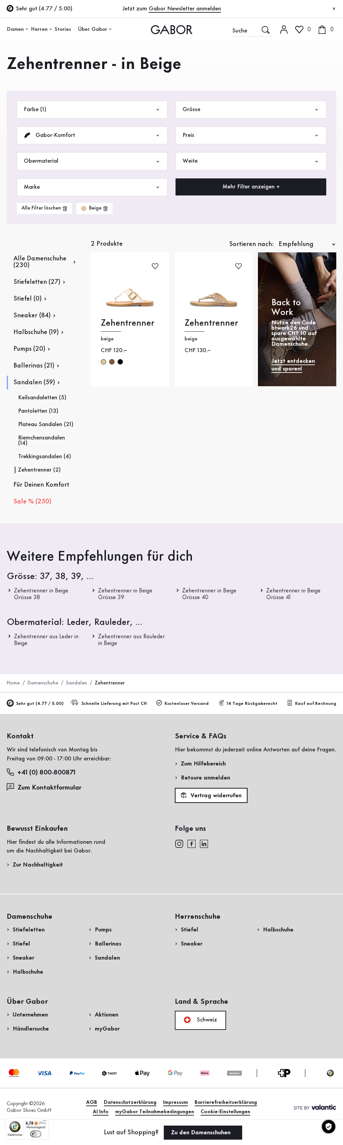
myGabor (107, 1029)
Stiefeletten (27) (36, 282)
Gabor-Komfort (54, 135)
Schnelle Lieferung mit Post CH (114, 704)
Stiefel (21, 944)
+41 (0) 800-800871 (46, 773)
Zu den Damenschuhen (201, 1132)
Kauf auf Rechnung (315, 704)
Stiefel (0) (27, 299)
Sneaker (23, 958)
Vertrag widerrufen (215, 795)
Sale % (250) (32, 502)
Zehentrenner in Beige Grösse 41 (293, 594)
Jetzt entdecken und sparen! (293, 365)
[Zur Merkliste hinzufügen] (155, 265)
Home (13, 683)
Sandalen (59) (34, 383)
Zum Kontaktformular (50, 788)
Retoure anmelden (205, 778)
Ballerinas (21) (33, 366)
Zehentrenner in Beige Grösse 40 (209, 594)
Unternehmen (30, 1014)
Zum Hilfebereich (203, 763)
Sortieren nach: (251, 244)
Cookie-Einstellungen (225, 1112)
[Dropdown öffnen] (27, 29)
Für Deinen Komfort (41, 485)
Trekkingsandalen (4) (44, 456)
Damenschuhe (42, 683)
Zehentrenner (127, 323)
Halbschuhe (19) (36, 332)
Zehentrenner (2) (39, 470)
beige (103, 361)
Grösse (191, 109)
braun (112, 361)
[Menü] (45, 1122)
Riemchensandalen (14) (41, 440)
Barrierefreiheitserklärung (226, 1102)
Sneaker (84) (32, 316)
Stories (63, 29)
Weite (190, 161)
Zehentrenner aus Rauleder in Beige (131, 640)
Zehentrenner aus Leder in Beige (46, 640)
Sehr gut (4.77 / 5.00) (40, 704)
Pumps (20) (29, 349)
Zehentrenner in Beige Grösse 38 (41, 594)
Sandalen (76, 683)
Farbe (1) (35, 109)
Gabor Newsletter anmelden (185, 8)
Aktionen (106, 1014)
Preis (188, 135)
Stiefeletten (29, 929)
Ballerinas (108, 944)
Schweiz (206, 1020)
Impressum (175, 1102)
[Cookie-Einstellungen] (328, 1126)
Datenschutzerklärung (130, 1102)
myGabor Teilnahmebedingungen (154, 1112)
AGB (91, 1102)
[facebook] (192, 843)
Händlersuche (31, 1029)
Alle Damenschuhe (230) (39, 262)
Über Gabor (92, 29)
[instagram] (179, 843)
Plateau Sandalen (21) (45, 424)
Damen (15, 29)
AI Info (101, 1112)
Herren (39, 29)
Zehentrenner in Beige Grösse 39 (125, 594)
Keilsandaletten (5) (42, 397)
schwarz (120, 361)
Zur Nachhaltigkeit (38, 865)
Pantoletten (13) (38, 411)
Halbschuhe (28, 972)
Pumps (103, 929)
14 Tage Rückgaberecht (251, 704)
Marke (32, 187)
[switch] (35, 1134)
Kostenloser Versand (186, 704)
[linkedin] (204, 843)
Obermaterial (41, 161)
